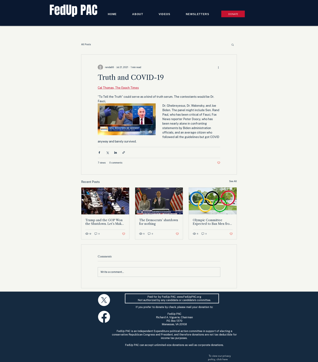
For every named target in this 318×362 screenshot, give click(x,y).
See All (233, 181)
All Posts (86, 44)
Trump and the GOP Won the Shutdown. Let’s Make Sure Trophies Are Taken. (104, 222)
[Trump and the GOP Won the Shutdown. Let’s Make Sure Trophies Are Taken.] (105, 201)
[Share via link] (123, 152)
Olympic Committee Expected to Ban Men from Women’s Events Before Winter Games (212, 222)
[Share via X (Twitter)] (107, 152)
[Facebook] (104, 317)
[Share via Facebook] (99, 152)
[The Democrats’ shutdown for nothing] (159, 201)
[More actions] (218, 67)
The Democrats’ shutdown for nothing (158, 222)
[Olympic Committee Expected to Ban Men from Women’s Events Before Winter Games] (213, 201)
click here (222, 359)
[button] (232, 44)
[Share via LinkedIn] (115, 152)
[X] (104, 300)
